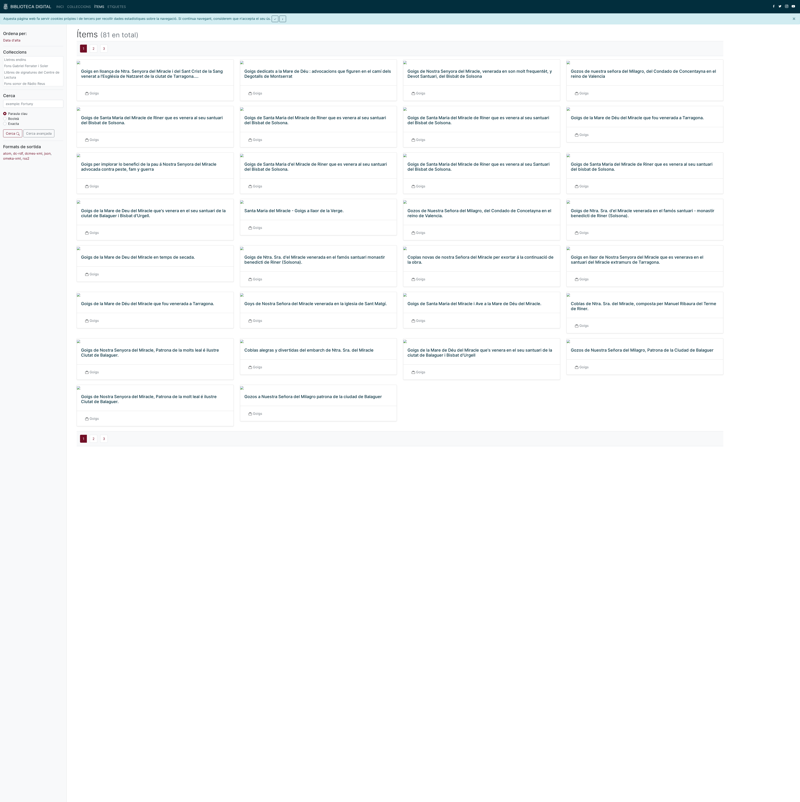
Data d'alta (11, 40)
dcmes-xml (33, 153)
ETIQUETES (117, 7)
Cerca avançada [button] (39, 133)
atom (7, 153)
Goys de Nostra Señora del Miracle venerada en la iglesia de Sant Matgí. (315, 303)
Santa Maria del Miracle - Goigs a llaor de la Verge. (294, 210)
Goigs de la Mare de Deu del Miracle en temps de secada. (138, 257)
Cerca (11, 133)
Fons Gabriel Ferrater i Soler (26, 66)
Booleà (13, 119)
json (47, 153)
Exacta (13, 124)
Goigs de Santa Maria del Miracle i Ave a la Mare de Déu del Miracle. (474, 303)
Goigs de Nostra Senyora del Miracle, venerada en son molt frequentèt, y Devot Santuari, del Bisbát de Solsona (480, 74)
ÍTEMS (99, 7)
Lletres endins (15, 60)
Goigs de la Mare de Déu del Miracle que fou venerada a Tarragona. (637, 117)
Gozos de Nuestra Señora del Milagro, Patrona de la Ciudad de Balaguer (642, 350)
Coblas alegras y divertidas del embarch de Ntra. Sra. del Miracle (309, 350)
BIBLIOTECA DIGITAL (29, 6)
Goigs (94, 93)
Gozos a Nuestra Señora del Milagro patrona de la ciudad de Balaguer (313, 396)
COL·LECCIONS (79, 7)
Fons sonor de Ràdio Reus (24, 83)
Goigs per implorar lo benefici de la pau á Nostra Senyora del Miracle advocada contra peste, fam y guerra (148, 167)
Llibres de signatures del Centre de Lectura (31, 74)
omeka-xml (12, 158)
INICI (60, 7)
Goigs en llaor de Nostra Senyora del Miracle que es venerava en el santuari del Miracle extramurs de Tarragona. (637, 260)
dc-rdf (18, 153)
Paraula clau (17, 114)
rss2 (26, 158)
